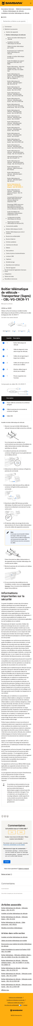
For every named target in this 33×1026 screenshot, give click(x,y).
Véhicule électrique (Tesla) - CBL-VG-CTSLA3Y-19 (15, 157)
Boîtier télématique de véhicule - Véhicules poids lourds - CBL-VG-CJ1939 (14, 88)
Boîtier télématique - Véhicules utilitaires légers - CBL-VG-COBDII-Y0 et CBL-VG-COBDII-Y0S (15, 69)
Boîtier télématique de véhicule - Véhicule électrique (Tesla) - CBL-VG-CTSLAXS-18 (15, 152)
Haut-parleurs (10, 250)
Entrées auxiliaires (11, 242)
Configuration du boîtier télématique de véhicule (14, 218)
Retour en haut (5, 874)
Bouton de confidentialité (13, 236)
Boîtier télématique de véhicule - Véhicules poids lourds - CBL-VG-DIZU (14, 135)
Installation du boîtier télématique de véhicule (15, 13)
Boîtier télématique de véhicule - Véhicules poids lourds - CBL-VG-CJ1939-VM (15, 100)
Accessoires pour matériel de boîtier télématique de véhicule (15, 52)
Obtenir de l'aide (9, 276)
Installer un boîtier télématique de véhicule (15, 57)
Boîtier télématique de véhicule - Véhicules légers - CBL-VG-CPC (15, 180)
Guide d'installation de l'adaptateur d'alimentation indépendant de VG (14, 213)
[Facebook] (2, 816)
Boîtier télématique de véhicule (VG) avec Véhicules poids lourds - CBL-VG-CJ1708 (15, 106)
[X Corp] (5, 816)
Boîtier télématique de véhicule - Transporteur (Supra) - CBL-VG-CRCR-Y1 (15, 185)
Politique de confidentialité (16, 997)
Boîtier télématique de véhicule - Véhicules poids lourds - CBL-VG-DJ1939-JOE (15, 141)
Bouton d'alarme (10, 239)
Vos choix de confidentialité (11, 1005)
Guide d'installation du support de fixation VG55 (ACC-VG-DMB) (15, 62)
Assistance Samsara (7, 9)
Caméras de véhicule (12, 245)
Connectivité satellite (12, 226)
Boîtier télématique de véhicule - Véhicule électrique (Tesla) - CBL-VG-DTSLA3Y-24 (15, 162)
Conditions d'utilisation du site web (16, 1000)
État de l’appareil (10, 267)
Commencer (8, 26)
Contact (25, 1005)
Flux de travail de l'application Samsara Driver (15, 270)
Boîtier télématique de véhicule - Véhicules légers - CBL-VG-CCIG (15, 174)
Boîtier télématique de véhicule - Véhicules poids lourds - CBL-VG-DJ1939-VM (15, 94)
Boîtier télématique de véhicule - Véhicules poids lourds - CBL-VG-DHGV (14, 117)
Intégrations (8, 274)
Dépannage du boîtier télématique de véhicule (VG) (15, 222)
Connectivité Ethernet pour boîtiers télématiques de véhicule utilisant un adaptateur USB (14, 199)
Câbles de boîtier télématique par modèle (15, 47)
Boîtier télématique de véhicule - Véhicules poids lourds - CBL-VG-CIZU (14, 129)
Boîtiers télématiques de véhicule (13, 11)
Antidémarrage (10, 262)
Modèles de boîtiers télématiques (11, 928)
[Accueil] (12, 3)
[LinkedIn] (7, 816)
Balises (8, 247)
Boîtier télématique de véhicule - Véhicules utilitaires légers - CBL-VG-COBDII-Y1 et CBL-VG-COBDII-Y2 (15, 76)
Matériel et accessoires (23, 9)
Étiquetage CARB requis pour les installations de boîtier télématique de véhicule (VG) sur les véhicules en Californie (15, 207)
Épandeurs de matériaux (13, 265)
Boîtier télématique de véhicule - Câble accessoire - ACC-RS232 (15, 168)
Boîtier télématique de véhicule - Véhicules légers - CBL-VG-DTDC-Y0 (15, 83)
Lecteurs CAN (10, 256)
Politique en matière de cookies (16, 1002)
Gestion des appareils (12, 32)
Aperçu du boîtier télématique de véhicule (16, 38)
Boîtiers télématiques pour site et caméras (15, 232)
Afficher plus (5, 990)
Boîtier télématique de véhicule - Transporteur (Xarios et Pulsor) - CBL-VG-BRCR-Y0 (15, 192)
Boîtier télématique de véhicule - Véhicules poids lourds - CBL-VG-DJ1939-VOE (15, 146)
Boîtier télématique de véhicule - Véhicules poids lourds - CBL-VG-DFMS (14, 123)
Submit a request (23, 868)
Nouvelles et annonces (11, 279)
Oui (12, 832)
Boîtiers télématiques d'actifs (14, 229)
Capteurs (8, 259)
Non (21, 832)
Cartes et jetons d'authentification (15, 253)
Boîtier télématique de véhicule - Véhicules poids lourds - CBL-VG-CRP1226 (14, 112)
